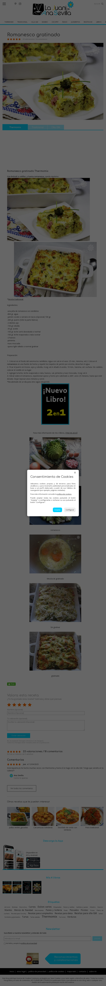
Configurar (70, 510)
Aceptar (57, 510)
